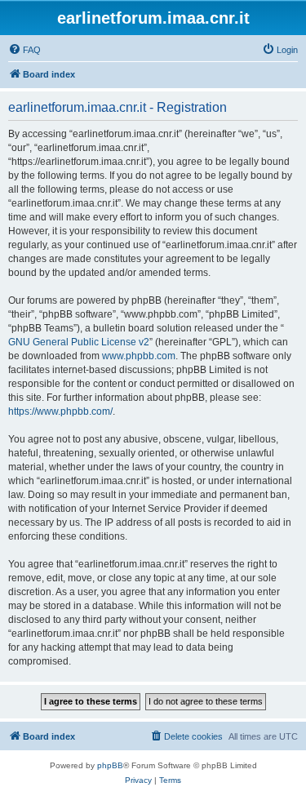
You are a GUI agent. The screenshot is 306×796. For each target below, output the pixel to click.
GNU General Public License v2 (78, 342)
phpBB (110, 765)
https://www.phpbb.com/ (60, 411)
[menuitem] (24, 50)
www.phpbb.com (138, 356)
